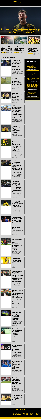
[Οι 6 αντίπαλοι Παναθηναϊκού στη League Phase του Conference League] (6, 331)
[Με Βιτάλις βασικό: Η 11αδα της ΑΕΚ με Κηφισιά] (6, 95)
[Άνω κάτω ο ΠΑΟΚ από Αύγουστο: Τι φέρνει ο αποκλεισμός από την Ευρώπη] (6, 380)
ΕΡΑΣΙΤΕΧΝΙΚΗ (19, 4)
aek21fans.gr (20, 409)
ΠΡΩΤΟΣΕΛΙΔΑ (26, 4)
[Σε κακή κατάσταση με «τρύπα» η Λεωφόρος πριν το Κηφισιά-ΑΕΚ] (6, 80)
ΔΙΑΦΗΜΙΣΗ (32, 4)
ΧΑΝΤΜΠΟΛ (13, 4)
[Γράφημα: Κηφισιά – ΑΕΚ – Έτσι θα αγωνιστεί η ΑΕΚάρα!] (6, 128)
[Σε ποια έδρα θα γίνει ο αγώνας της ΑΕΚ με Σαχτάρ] (6, 397)
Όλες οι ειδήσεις (32, 99)
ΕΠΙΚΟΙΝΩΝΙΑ (38, 4)
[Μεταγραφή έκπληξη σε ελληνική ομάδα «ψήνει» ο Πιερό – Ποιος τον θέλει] (6, 203)
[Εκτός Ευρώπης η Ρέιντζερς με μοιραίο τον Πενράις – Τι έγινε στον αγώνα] (6, 363)
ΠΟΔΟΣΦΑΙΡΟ (2, 4)
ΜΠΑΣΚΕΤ (8, 4)
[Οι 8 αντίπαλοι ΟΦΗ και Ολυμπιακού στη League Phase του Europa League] (6, 347)
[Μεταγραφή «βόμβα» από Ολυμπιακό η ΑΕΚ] (6, 260)
